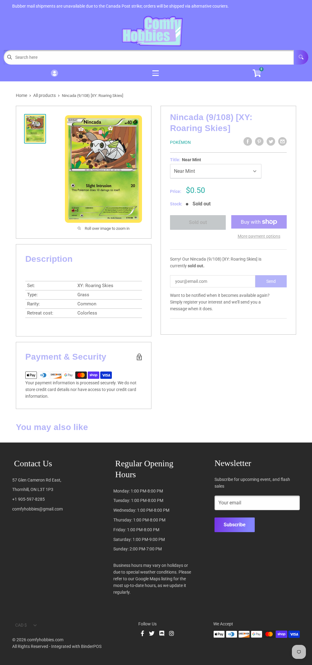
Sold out (198, 222)
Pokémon (180, 142)
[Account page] (54, 73)
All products (44, 95)
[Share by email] (282, 141)
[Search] (301, 57)
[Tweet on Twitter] (271, 141)
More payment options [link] (259, 236)
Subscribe (235, 525)
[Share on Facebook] (247, 141)
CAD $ (21, 625)
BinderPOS (91, 646)
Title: (185, 160)
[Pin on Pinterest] (259, 141)
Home (21, 95)
